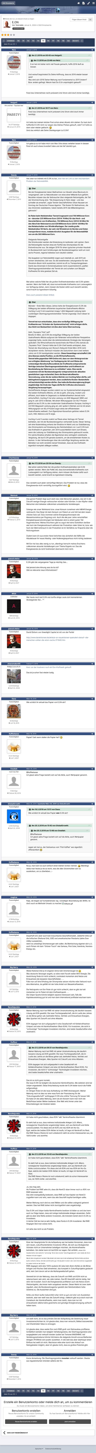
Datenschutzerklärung (53, 1449)
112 (28, 41)
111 (23, 41)
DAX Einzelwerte (44, 25)
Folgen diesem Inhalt (79, 19)
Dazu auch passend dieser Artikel (40, 295)
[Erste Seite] (3, 40)
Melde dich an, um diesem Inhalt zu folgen (19, 19)
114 (38, 41)
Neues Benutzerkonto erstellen (26, 1421)
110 (18, 41)
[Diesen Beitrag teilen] (92, 50)
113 (33, 41)
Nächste (75, 41)
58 (90, 19)
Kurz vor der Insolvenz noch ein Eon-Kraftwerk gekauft (48, 667)
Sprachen (38, 1449)
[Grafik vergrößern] (50, 127)
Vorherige (10, 41)
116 (48, 41)
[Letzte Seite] (82, 40)
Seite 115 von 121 (10, 44)
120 (68, 41)
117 (53, 41)
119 (63, 41)
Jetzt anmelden (70, 1421)
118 (58, 41)
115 (43, 41)
